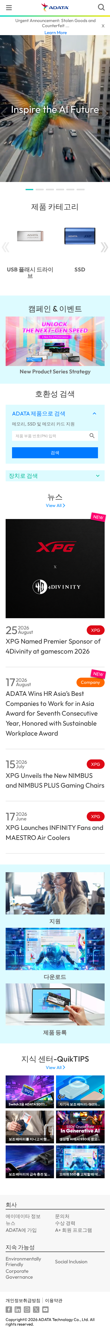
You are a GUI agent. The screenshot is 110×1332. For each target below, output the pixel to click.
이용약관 (53, 1300)
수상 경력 (65, 1223)
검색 (55, 452)
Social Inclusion (71, 1261)
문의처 (62, 1216)
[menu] (9, 7)
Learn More (56, 32)
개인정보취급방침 (23, 1300)
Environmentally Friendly (23, 1261)
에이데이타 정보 (23, 1216)
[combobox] (50, 435)
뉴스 (10, 1223)
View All (54, 505)
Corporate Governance (19, 1274)
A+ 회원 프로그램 (73, 1230)
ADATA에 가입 (21, 1230)
